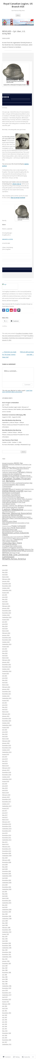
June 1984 (5, 979)
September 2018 (6, 779)
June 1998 (5, 921)
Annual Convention (7, 463)
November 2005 (6, 873)
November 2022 (6, 667)
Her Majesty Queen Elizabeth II (23, 499)
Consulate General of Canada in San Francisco (16, 489)
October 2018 (6, 777)
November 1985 (6, 972)
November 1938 (6, 1040)
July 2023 (4, 649)
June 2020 (5, 732)
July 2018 (4, 783)
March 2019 (5, 765)
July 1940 (4, 1035)
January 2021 (5, 716)
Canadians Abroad (25, 475)
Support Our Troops (7, 539)
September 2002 (6, 889)
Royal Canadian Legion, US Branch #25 (18, 5)
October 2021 (6, 696)
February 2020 (6, 741)
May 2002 (4, 894)
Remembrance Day (9, 529)
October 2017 (6, 804)
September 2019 (6, 752)
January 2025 (5, 608)
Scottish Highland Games (9, 538)
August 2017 (5, 808)
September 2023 (6, 644)
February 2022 (6, 687)
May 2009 (4, 858)
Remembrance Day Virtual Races (12, 531)
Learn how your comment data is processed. (17, 391)
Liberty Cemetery (28, 510)
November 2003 (6, 880)
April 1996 (5, 941)
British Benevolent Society (9, 470)
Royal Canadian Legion (7, 536)
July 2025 (4, 595)
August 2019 (5, 754)
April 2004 (5, 878)
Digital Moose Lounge (12, 490)
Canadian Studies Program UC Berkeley (16, 479)
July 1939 (4, 1037)
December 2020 (6, 718)
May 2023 (4, 653)
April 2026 (5, 574)
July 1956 (4, 1006)
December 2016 (6, 824)
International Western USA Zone (13, 502)
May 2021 (4, 707)
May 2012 (4, 842)
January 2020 (5, 743)
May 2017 (4, 815)
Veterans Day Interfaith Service (11, 551)
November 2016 (6, 826)
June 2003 (5, 885)
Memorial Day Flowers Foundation (13, 517)
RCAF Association (18, 527)
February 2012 (6, 846)
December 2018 (6, 772)
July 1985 (4, 974)
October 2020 (6, 723)
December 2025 (6, 583)
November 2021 (6, 694)
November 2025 (6, 586)
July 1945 (4, 1019)
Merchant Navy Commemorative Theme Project (17, 519)
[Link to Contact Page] (18, 311)
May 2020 (4, 734)
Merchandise (27, 517)
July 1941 (4, 1028)
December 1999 (6, 912)
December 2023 (6, 637)
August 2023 (5, 646)
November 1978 (6, 988)
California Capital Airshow (9, 472)
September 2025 (6, 590)
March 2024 (5, 631)
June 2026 (5, 570)
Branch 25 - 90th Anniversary (10, 468)
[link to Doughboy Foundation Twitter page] (7, 311)
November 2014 (6, 835)
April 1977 (5, 997)
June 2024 (5, 624)
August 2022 (5, 673)
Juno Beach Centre (8, 504)
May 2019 (4, 761)
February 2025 (6, 606)
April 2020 (5, 736)
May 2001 (4, 905)
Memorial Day (17, 515)
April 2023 (5, 655)
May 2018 (4, 788)
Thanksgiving (18, 539)
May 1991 (4, 959)
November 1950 (6, 1013)
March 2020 (5, 738)
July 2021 (4, 703)
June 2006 (5, 864)
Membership (6, 515)
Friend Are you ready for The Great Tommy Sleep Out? (9, 354)
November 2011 (6, 849)
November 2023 (6, 640)
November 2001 (6, 900)
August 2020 (5, 727)
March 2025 (5, 604)
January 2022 (5, 689)
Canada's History (25, 472)
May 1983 (4, 983)
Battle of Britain (6, 467)
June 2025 (5, 597)
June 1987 (5, 965)
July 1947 (4, 1017)
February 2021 (6, 714)
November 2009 (6, 853)
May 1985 (4, 977)
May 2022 (4, 680)
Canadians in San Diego (26, 477)
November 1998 (6, 916)
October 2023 (6, 642)
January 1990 (5, 961)
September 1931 (6, 1044)
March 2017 (5, 819)
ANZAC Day (18, 463)
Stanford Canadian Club (22, 538)
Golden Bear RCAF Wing (8, 499)
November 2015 (6, 831)
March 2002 (5, 898)
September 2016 (6, 828)
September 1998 (6, 918)
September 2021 (6, 698)
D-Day (32, 489)
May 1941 (4, 1031)
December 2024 (6, 610)
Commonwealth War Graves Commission (13, 485)
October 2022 (6, 669)
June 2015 (5, 833)
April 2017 (5, 817)
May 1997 (4, 936)
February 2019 (6, 768)
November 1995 (6, 945)
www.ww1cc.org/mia (7, 239)
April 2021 (5, 709)
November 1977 (6, 992)
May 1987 (4, 968)
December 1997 (6, 930)
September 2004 (6, 876)
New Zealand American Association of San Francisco (15, 523)
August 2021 (5, 700)
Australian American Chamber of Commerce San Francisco (16, 465)
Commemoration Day (24, 483)
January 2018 (5, 797)
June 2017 (5, 813)
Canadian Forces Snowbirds (10, 475)
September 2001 (6, 903)
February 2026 (6, 579)
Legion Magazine (12, 509)
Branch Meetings (24, 468)
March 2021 (5, 711)
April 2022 (5, 682)
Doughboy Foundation (22, 333)
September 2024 (6, 617)
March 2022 (5, 685)
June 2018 (5, 786)
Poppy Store (6, 528)
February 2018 (6, 795)
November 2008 (6, 862)
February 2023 (6, 660)
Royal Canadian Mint (18, 536)
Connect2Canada (6, 488)
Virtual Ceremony (27, 551)
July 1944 (4, 1022)
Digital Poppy (27, 491)
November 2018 (6, 774)
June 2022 (5, 678)
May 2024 (4, 626)
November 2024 (6, 613)
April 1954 (5, 1008)
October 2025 (6, 588)
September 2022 (6, 671)
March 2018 (5, 792)
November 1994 (6, 952)
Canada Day (17, 474)
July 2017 (4, 810)
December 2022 (6, 664)
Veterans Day (29, 549)
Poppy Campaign (18, 526)
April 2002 (5, 896)
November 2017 (6, 801)
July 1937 (4, 1042)
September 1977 (6, 995)
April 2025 (5, 601)
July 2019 (4, 756)
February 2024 (6, 633)
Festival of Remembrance (9, 498)
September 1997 (6, 932)
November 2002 (6, 887)
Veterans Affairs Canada (13, 549)
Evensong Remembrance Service (11, 496)
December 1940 (6, 1033)
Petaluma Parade (6, 526)
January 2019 (5, 770)
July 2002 (4, 891)
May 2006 (4, 867)
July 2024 (4, 622)
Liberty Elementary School (8, 511)
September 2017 (6, 806)
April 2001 (5, 907)
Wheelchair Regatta (15, 552)
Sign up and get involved (18, 197)
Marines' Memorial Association (17, 513)
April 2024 (5, 628)
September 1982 (6, 986)
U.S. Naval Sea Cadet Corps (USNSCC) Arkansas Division (12, 547)
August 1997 (5, 934)
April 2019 (5, 763)
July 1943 (4, 1024)
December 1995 (6, 943)
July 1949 (4, 1015)
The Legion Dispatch (9, 541)
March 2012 (5, 844)
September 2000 (6, 909)
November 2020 (6, 720)
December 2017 (6, 799)
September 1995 (6, 947)
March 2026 (5, 577)
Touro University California (9, 544)
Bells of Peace (27, 467)
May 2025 (4, 599)
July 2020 (4, 729)
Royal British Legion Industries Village (15, 533)
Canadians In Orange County (10, 477)
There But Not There (12, 542)
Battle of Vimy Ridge (17, 467)
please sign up (17, 184)
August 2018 (5, 781)
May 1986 (4, 970)
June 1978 (5, 990)
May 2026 (4, 572)
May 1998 (4, 923)
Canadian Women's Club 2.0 (9, 483)
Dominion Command (11, 493)
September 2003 (6, 882)
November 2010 (6, 851)
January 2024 (5, 635)
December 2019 (6, 745)
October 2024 (6, 615)
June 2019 (5, 759)
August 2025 (5, 592)
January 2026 (5, 581)
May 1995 (4, 950)
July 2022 (4, 676)
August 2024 (5, 619)
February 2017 (6, 822)
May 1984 (4, 981)
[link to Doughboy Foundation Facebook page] (3, 311)
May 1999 (4, 914)
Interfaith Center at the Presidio (15, 500)
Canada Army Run (7, 474)
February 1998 (6, 927)
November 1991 (6, 954)
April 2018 (5, 790)
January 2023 (5, 662)
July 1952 (4, 1010)
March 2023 (5, 658)
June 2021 (5, 705)
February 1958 (6, 1004)
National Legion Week (9, 521)
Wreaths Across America (14, 558)
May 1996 (4, 939)
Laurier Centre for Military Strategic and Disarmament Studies (17, 506)
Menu (18, 15)
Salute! (26, 536)
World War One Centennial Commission (20, 338)
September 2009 (6, 855)
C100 (19, 470)
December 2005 (6, 871)
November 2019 (6, 747)
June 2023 (5, 651)
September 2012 (6, 840)
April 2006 (5, 869)
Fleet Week (20, 498)
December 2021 (6, 691)
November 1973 (6, 999)
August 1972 (5, 1001)
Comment (27, 384)
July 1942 (4, 1026)
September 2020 (6, 725)
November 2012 (6, 837)
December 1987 (6, 963)
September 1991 (6, 956)
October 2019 (6, 750)
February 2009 (6, 860)
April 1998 (5, 925)
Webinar (5, 552)
